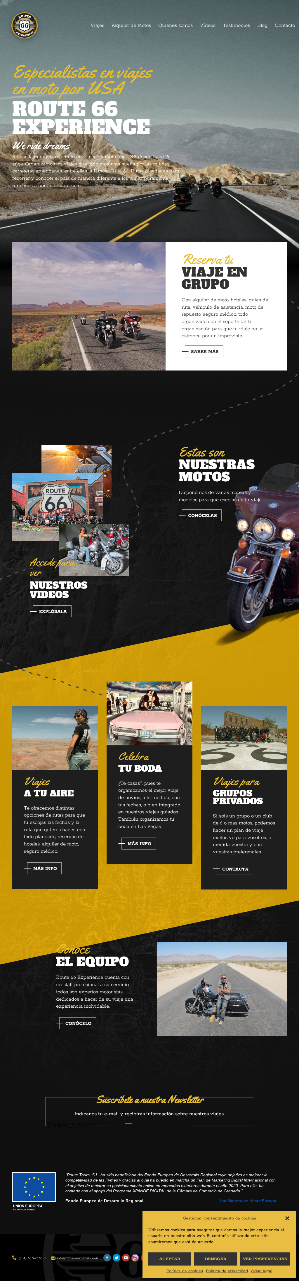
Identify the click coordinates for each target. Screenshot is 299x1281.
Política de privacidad (227, 1271)
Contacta (235, 869)
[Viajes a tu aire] (55, 738)
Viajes (97, 25)
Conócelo (78, 1023)
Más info (45, 868)
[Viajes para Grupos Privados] (244, 738)
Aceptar (169, 1259)
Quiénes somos (175, 25)
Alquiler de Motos (131, 25)
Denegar (215, 1259)
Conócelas (202, 515)
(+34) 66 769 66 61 (32, 1258)
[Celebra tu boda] (149, 713)
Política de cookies (184, 1271)
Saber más (205, 351)
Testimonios (236, 25)
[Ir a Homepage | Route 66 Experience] (24, 26)
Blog (262, 25)
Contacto (285, 25)
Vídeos (207, 25)
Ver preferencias (265, 1259)
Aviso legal (261, 1271)
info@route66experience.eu (77, 1258)
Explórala (53, 611)
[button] (287, 1218)
